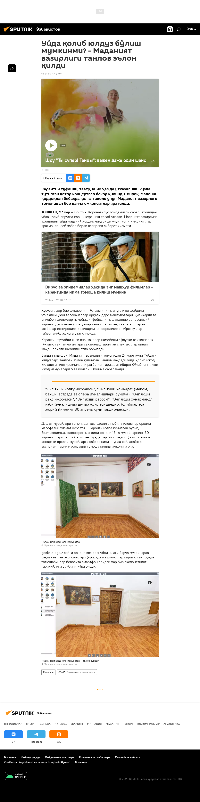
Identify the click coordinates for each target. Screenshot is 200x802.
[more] (152, 300)
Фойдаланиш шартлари (59, 757)
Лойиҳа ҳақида (30, 757)
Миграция (94, 723)
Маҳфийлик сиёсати (127, 757)
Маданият (48, 672)
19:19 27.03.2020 (51, 74)
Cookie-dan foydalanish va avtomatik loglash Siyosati (37, 762)
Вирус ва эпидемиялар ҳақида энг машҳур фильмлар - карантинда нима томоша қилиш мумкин (99, 289)
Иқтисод (60, 723)
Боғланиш (10, 757)
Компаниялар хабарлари (94, 757)
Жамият (77, 723)
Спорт (129, 723)
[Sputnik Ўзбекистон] (19, 32)
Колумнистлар (148, 723)
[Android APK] (16, 776)
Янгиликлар (13, 723)
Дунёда (45, 723)
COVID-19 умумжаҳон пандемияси (76, 672)
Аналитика (171, 723)
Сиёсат (31, 723)
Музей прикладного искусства (60, 545)
